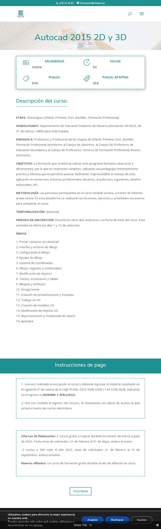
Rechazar (117, 520)
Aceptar (92, 520)
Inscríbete (80, 491)
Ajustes (141, 520)
